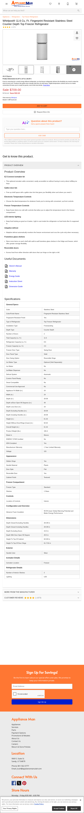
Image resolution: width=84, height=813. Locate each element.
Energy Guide (14, 276)
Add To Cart (42, 106)
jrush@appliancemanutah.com (29, 768)
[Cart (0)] (76, 3)
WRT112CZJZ (12, 100)
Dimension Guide (16, 286)
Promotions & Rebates (21, 735)
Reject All (74, 808)
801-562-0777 (23, 766)
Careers (15, 744)
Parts (14, 730)
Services (15, 727)
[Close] (80, 800)
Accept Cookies (59, 808)
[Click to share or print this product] (77, 32)
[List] (50, 3)
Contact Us (16, 741)
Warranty (12, 271)
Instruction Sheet (15, 281)
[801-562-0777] (67, 3)
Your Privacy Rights (10, 808)
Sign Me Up (42, 702)
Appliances (6, 17)
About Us (15, 738)
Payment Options (19, 733)
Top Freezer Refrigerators (30, 17)
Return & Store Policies (21, 747)
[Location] (59, 3)
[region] (42, 805)
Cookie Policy (39, 804)
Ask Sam (42, 135)
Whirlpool (14, 97)
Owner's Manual (15, 266)
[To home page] (22, 4)
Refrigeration (16, 17)
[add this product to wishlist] (77, 38)
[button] (6, 3)
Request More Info (43, 112)
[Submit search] (78, 11)
